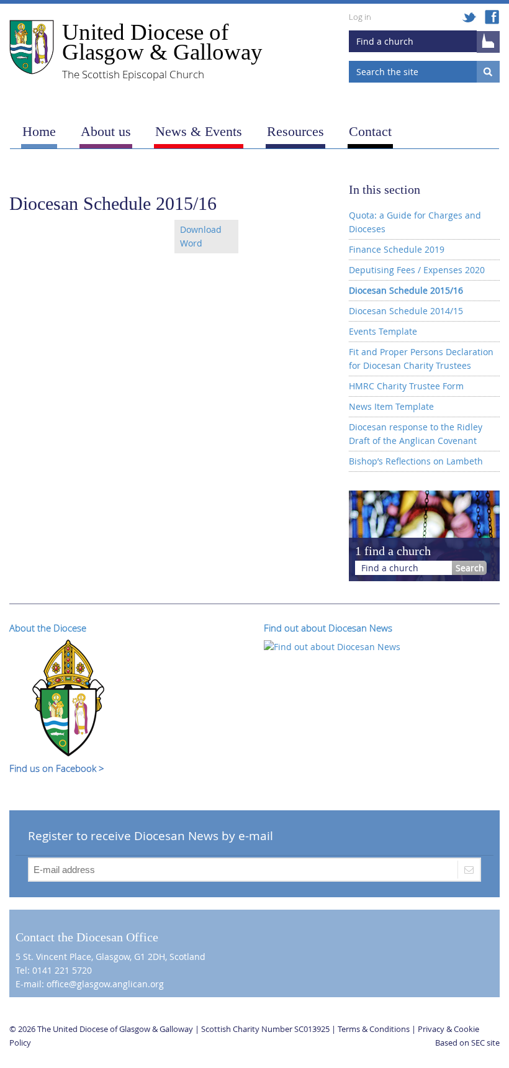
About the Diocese (47, 628)
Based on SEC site (467, 1042)
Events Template (383, 331)
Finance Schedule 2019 (396, 249)
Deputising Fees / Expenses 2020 (417, 270)
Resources (295, 131)
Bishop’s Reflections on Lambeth (416, 461)
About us (106, 131)
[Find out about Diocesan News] (332, 645)
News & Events (198, 131)
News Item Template (391, 406)
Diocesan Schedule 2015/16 (406, 290)
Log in (360, 16)
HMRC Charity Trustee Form (406, 386)
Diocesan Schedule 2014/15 (406, 311)
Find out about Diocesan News (328, 628)
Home (39, 131)
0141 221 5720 (62, 970)
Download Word (201, 236)
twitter (470, 17)
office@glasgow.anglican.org (105, 984)
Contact (370, 131)
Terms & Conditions (374, 1028)
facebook (492, 17)
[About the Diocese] (68, 697)
